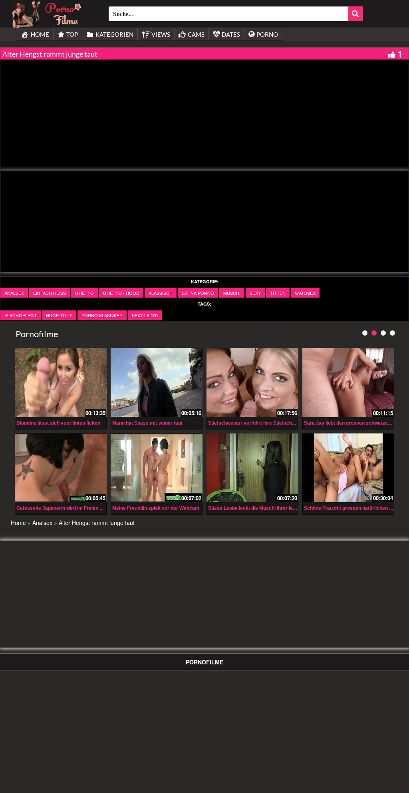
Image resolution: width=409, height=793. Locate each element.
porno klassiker (102, 315)
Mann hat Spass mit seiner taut (147, 423)
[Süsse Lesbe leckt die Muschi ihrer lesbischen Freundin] (252, 468)
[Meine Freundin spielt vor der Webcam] (157, 467)
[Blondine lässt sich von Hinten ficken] (61, 382)
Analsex (14, 293)
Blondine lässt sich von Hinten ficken (58, 423)
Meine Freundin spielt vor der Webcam (155, 508)
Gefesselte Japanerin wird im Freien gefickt (65, 508)
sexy (255, 293)
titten (278, 293)
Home (18, 523)
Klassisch (161, 293)
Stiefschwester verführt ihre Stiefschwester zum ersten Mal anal (281, 423)
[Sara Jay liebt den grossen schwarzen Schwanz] (348, 382)
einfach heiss (49, 293)
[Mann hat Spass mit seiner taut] (157, 382)
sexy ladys (145, 315)
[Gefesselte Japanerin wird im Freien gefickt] (61, 467)
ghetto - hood (121, 293)
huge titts (59, 315)
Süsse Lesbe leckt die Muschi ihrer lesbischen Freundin (271, 508)
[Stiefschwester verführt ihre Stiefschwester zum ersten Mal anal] (252, 382)
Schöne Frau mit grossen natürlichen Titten (353, 508)
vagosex (305, 293)
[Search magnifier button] (355, 13)
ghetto (84, 293)
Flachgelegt (20, 315)
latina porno (198, 293)
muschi (231, 293)
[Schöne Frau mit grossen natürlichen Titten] (348, 467)
